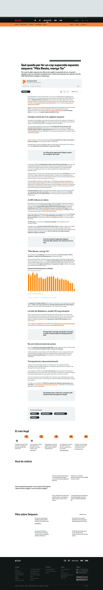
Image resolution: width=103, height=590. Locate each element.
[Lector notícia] (61, 91)
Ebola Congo (81, 17)
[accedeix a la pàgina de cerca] (85, 20)
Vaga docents (56, 17)
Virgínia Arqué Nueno (64, 450)
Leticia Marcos (33, 450)
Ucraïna (60, 17)
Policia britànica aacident (73, 17)
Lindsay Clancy (65, 17)
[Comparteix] (68, 91)
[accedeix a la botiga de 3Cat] (82, 20)
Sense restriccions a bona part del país (52, 110)
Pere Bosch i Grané (32, 80)
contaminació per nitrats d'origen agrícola (46, 384)
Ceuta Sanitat (50, 17)
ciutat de (33, 131)
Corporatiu (76, 20)
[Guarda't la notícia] (64, 91)
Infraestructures (59, 413)
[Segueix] (29, 92)
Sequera (25, 91)
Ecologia (33, 417)
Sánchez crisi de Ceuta (43, 17)
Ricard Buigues (38, 523)
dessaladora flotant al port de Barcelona (45, 102)
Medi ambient (45, 413)
